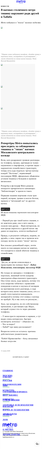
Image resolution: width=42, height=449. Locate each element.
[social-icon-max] (22, 444)
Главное (8, 371)
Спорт (6, 424)
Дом (5, 420)
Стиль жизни (11, 400)
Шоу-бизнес (10, 395)
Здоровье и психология (18, 405)
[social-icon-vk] (5, 444)
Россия (7, 380)
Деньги (7, 415)
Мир (5, 385)
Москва (7, 375)
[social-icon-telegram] (11, 444)
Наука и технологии (16, 410)
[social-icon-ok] (16, 444)
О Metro (8, 429)
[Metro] (21, 2)
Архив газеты (11, 434)
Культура (8, 390)
